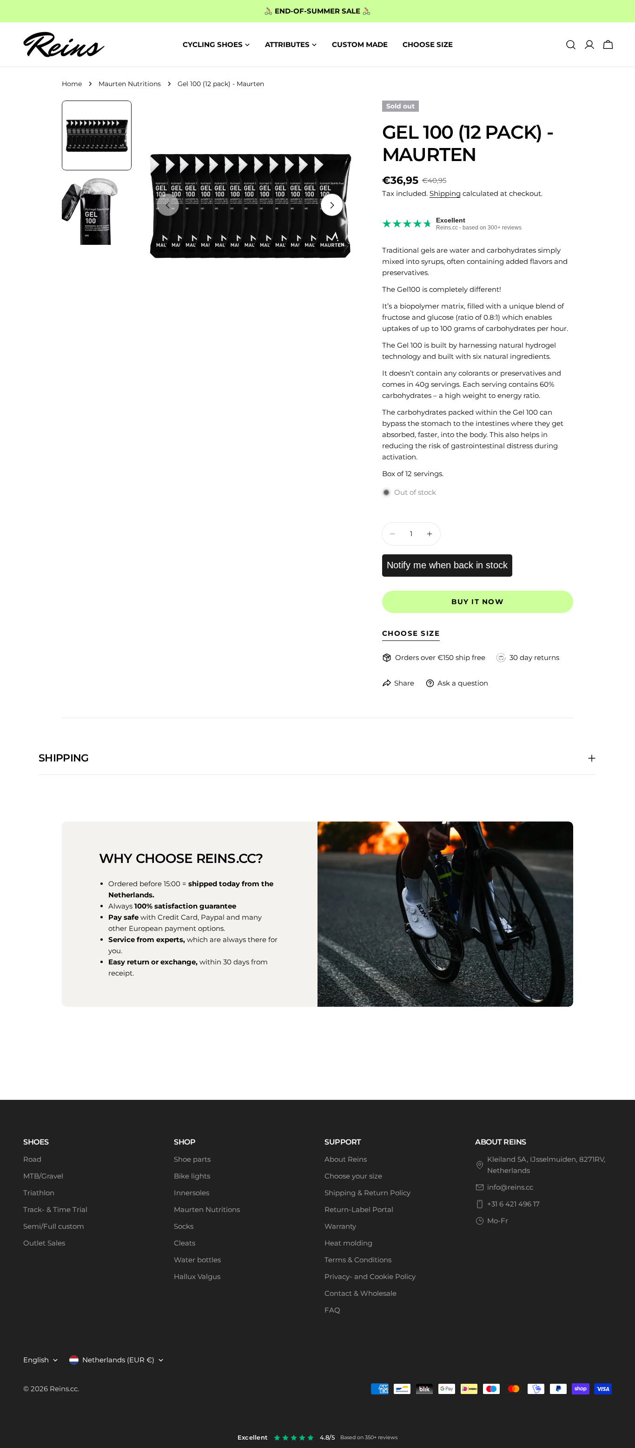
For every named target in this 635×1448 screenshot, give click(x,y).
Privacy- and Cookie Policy (370, 1276)
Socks (183, 1226)
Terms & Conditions (357, 1259)
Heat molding (348, 1243)
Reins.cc (64, 1388)
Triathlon (38, 1192)
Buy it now (477, 601)
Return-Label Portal (358, 1209)
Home (72, 84)
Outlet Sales (44, 1243)
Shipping (445, 193)
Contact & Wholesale (360, 1293)
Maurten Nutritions (130, 84)
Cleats (184, 1243)
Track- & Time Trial (55, 1209)
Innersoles (191, 1192)
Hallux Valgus (197, 1276)
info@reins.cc (510, 1187)
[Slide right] (332, 205)
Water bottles (197, 1259)
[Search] (571, 44)
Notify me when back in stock (447, 565)
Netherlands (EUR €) (118, 1359)
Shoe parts (192, 1159)
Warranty (340, 1226)
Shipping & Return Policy (367, 1192)
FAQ (332, 1310)
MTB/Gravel (43, 1176)
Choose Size (411, 633)
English (36, 1359)
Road (32, 1159)
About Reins (345, 1159)
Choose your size (353, 1176)
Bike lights (192, 1176)
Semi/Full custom (53, 1226)
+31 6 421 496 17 (513, 1203)
